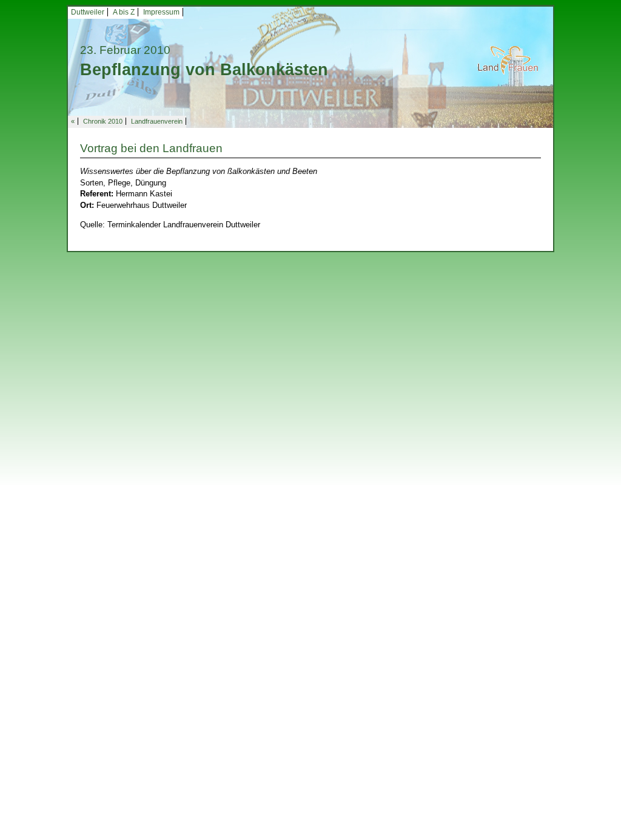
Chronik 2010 (103, 121)
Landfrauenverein (157, 121)
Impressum (161, 12)
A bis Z (124, 12)
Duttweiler (87, 12)
